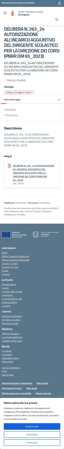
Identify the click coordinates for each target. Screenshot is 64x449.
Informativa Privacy (12, 388)
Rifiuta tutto (32, 442)
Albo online (7, 361)
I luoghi (5, 288)
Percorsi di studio (10, 323)
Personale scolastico (12, 316)
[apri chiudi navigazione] (5, 13)
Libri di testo (8, 375)
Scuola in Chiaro (10, 263)
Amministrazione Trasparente (17, 383)
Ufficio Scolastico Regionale (15, 256)
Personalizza (32, 434)
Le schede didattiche (12, 337)
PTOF (4, 371)
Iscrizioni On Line (10, 267)
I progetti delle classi (12, 341)
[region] (32, 423)
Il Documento (11, 115)
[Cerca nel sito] (57, 20)
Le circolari (7, 354)
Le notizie (6, 351)
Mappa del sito (43, 393)
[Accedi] (59, 3)
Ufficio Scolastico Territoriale (15, 260)
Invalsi (5, 270)
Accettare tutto (32, 426)
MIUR (4, 253)
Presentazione (9, 284)
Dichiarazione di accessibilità (16, 393)
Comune (6, 274)
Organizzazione (9, 302)
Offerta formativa (10, 333)
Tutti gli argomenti (11, 367)
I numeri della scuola (12, 291)
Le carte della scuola (12, 298)
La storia (6, 306)
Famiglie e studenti (11, 320)
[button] (32, 100)
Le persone (7, 295)
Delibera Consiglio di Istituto (18, 92)
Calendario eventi (10, 358)
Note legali (31, 388)
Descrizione (10, 109)
